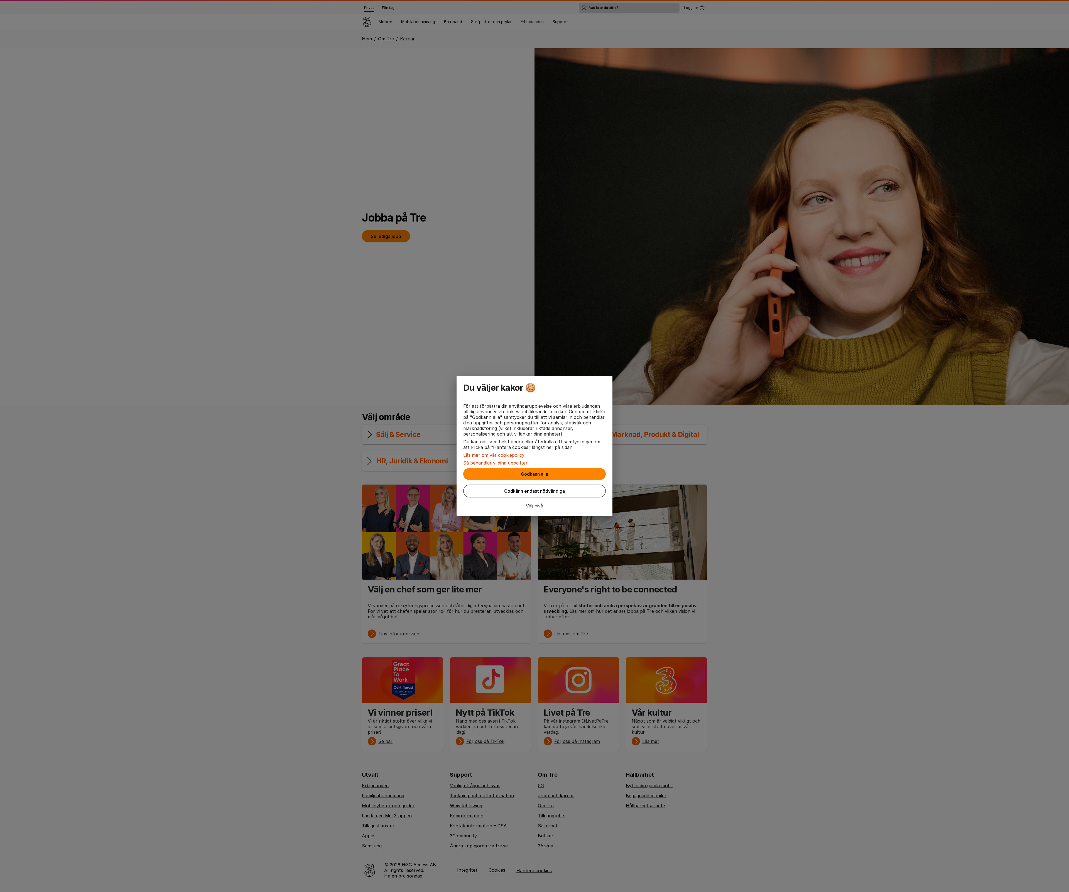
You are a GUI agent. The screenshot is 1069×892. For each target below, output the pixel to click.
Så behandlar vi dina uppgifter (495, 463)
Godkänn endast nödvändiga (534, 491)
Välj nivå (534, 506)
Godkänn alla (534, 474)
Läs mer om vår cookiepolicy (493, 455)
